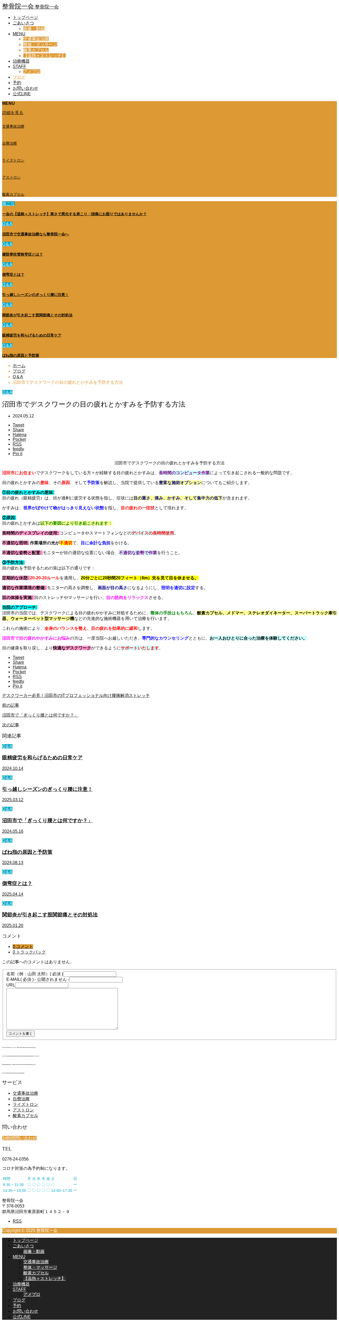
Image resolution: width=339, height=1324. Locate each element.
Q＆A (7, 224)
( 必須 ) (34, 974)
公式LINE (22, 94)
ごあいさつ (23, 23)
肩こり (8, 203)
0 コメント (23, 946)
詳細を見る (12, 112)
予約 (17, 82)
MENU (19, 34)
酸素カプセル (36, 50)
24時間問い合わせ (19, 1138)
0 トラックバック (29, 952)
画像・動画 (33, 28)
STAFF (19, 66)
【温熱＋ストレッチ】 (44, 55)
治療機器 (21, 61)
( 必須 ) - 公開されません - (37, 979)
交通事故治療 (36, 39)
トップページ (25, 17)
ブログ (19, 77)
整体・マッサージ (40, 44)
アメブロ (31, 71)
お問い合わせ (25, 88)
